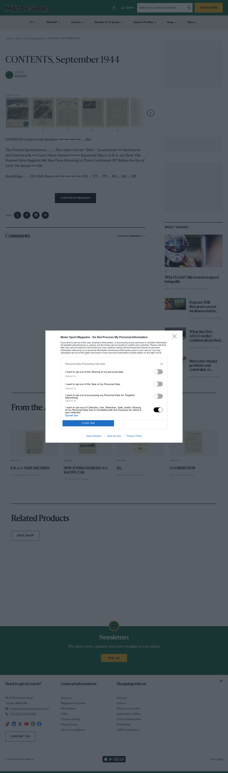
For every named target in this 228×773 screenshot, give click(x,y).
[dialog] (114, 387)
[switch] (158, 371)
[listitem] (114, 364)
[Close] (175, 337)
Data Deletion (94, 435)
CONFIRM (88, 423)
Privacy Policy (134, 435)
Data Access (114, 435)
